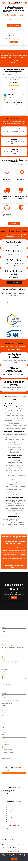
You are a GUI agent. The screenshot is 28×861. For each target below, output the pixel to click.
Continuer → (14, 42)
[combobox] (14, 667)
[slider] (2, 677)
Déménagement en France (7, 842)
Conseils (3, 847)
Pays (3, 695)
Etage (3, 675)
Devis (14, 847)
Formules (9, 847)
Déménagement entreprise (7, 844)
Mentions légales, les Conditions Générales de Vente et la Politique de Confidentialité (14, 769)
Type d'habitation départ (7, 664)
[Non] (26, 857)
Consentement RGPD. (6, 766)
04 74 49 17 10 (14, 592)
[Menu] (26, 3)
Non (16, 859)
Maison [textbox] (3, 667)
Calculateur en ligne (20, 844)
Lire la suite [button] (6, 105)
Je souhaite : (7, 35)
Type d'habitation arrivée (7, 703)
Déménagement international (8, 839)
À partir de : (9, 39)
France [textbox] (3, 697)
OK (12, 859)
